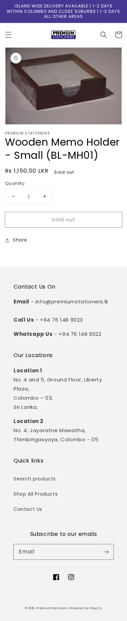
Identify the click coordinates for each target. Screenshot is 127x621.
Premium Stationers (52, 608)
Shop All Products (36, 494)
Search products (35, 478)
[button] (8, 34)
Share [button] (20, 240)
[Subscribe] (106, 551)
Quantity (14, 183)
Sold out (64, 219)
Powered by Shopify (86, 608)
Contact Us (28, 509)
